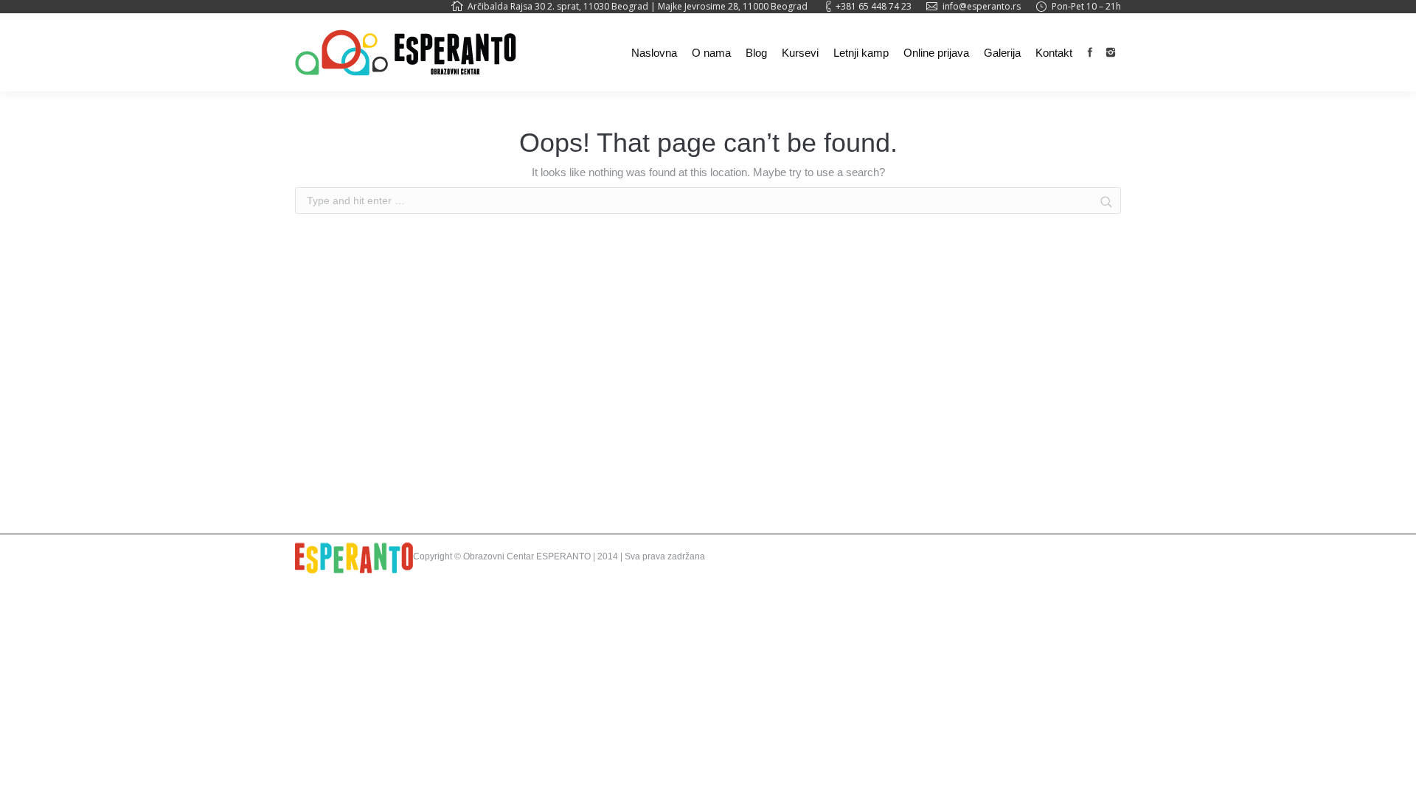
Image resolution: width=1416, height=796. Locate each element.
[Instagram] (1111, 52)
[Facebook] (1090, 52)
